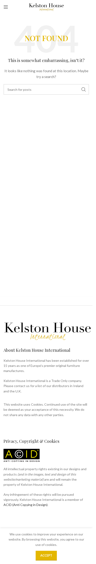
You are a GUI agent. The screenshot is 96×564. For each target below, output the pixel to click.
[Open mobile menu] (5, 7)
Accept (46, 555)
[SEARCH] (83, 89)
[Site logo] (46, 7)
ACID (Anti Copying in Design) (25, 505)
